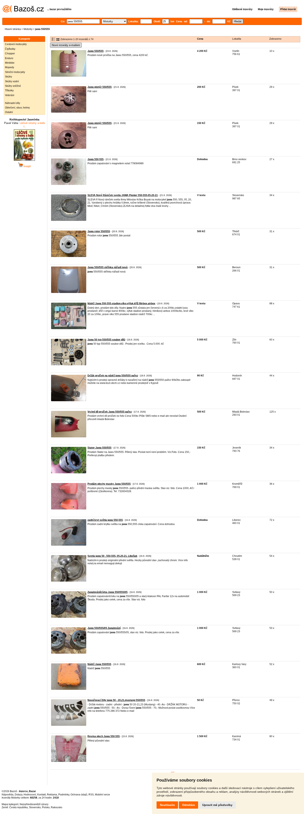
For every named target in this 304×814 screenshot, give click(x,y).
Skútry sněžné (13, 85)
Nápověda (7, 794)
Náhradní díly (12, 103)
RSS (91, 794)
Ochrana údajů (79, 794)
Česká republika (18, 807)
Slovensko (35, 807)
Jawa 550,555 (95, 159)
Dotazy (18, 794)
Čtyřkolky (10, 49)
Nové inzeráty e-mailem (66, 45)
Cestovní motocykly (16, 44)
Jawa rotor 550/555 (98, 231)
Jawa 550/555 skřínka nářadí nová (107, 267)
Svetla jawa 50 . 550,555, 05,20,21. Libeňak (112, 556)
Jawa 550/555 (95, 51)
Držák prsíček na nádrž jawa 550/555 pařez (112, 375)
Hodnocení (30, 794)
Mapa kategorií (10, 804)
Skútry (8, 76)
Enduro (9, 58)
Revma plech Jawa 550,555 (103, 736)
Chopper (10, 53)
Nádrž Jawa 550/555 (99, 664)
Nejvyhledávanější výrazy (34, 804)
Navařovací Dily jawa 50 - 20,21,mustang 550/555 (116, 700)
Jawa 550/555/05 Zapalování (104, 628)
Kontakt (41, 794)
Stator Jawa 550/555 (99, 447)
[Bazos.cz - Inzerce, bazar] (23, 11)
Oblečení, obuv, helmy (17, 107)
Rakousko (56, 807)
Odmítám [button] (188, 805)
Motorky (28, 29)
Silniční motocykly (15, 72)
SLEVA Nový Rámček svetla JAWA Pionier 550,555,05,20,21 (122, 195)
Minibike (9, 62)
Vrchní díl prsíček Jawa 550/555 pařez (109, 411)
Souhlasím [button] (167, 805)
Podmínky (63, 794)
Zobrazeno (275, 38)
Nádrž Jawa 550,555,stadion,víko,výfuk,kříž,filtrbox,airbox (121, 303)
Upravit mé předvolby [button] (217, 805)
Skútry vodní (12, 81)
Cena (200, 38)
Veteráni (9, 95)
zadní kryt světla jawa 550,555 (105, 520)
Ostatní (9, 112)
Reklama (52, 794)
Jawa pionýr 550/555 (99, 87)
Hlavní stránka (13, 29)
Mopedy (9, 67)
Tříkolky (9, 90)
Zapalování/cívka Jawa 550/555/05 (107, 592)
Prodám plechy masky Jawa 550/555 (109, 483)
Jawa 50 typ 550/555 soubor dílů (106, 339)
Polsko (46, 807)
